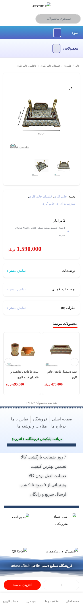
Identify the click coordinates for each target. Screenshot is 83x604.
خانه (77, 65)
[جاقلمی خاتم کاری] (64, 166)
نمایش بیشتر (17, 270)
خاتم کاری (60, 196)
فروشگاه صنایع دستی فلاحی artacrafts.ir (41, 566)
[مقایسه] (69, 78)
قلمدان (67, 65)
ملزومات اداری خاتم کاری (58, 203)
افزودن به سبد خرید (22, 586)
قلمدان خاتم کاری (50, 65)
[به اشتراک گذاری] (75, 78)
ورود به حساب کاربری (19, 18)
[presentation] (8, 362)
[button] (57, 32)
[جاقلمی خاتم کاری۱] (41, 166)
